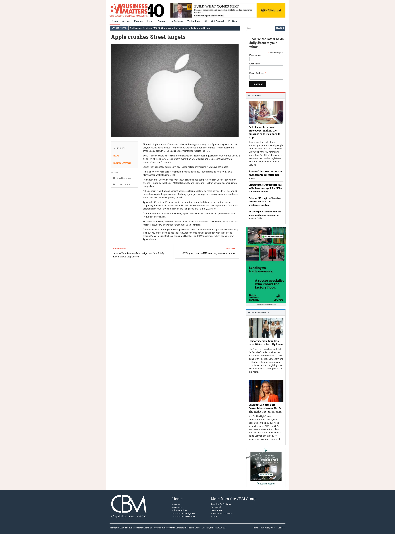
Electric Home (216, 510)
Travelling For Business (221, 504)
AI (205, 21)
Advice (126, 21)
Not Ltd (214, 517)
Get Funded (217, 21)
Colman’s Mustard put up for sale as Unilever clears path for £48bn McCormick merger (265, 188)
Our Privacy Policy (267, 528)
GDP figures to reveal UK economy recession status (209, 253)
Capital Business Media (165, 528)
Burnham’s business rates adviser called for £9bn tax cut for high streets (266, 175)
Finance (138, 21)
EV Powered (216, 507)
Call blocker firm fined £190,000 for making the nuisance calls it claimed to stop (170, 28)
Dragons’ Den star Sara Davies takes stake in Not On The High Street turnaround (265, 408)
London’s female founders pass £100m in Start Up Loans (266, 342)
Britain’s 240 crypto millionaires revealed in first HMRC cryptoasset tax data (265, 201)
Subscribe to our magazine (183, 513)
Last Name (254, 63)
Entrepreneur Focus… (259, 312)
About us (176, 504)
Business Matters (122, 163)
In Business (177, 21)
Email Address (257, 73)
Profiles (232, 21)
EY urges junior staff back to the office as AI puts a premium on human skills (265, 215)
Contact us (177, 507)
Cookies (281, 528)
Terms (255, 528)
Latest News (254, 95)
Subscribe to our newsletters (184, 517)
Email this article (123, 178)
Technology (193, 21)
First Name (255, 55)
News (115, 21)
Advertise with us (179, 510)
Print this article (123, 184)
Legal (150, 21)
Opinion (162, 21)
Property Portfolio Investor (221, 513)
